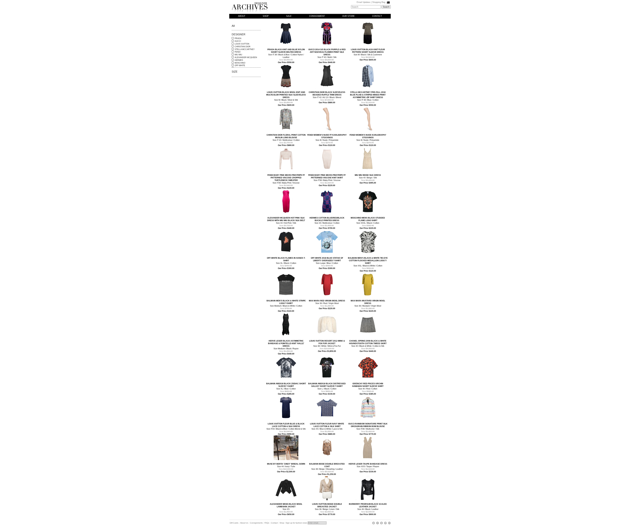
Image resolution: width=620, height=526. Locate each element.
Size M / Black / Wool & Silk (286, 98)
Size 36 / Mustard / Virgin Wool (368, 306)
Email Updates (363, 2)
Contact (377, 16)
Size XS (286, 509)
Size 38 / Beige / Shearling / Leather (327, 469)
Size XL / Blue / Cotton (286, 388)
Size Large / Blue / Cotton (327, 263)
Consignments (256, 523)
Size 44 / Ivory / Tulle (286, 468)
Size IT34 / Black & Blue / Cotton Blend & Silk (286, 429)
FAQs (266, 523)
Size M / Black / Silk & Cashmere (368, 54)
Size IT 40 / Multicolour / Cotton (286, 140)
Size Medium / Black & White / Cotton (286, 306)
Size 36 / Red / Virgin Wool (327, 305)
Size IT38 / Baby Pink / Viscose (286, 181)
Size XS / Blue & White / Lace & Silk (327, 429)
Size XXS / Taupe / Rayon (368, 468)
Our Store (348, 16)
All (233, 26)
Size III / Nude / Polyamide (327, 140)
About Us (244, 523)
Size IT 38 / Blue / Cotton (368, 98)
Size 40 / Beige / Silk (368, 179)
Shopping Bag (379, 2)
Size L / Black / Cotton (327, 388)
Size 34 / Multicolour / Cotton (327, 223)
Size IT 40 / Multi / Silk (327, 56)
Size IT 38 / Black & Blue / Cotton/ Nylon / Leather (286, 56)
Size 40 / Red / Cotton (367, 388)
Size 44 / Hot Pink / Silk (286, 223)
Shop (266, 16)
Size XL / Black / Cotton (286, 263)
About (241, 16)
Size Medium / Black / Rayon (286, 347)
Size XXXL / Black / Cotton (368, 223)
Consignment (317, 16)
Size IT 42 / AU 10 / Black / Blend (327, 97)
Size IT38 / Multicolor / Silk (368, 429)
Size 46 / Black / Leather (368, 509)
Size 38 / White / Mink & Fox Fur (327, 346)
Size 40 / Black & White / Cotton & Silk (368, 346)
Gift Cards (234, 523)
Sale (289, 16)
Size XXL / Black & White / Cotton (368, 264)
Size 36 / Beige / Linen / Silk (327, 509)
